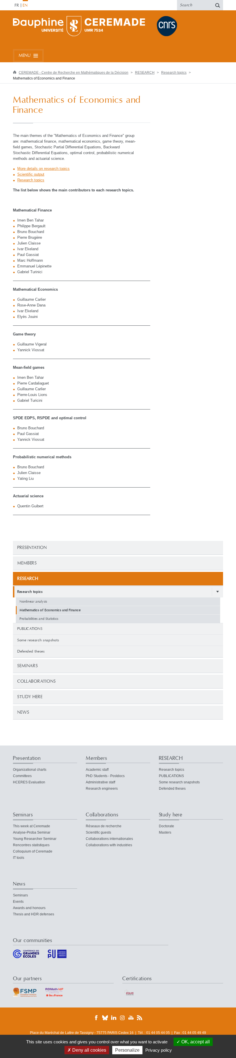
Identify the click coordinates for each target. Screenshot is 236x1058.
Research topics (173, 73)
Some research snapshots (38, 640)
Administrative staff (100, 782)
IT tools (18, 858)
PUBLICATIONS (30, 628)
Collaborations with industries (109, 845)
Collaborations (36, 681)
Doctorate (166, 826)
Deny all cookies (88, 1050)
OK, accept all (195, 1041)
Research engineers (102, 789)
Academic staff (97, 770)
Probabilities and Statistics (39, 619)
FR (17, 5)
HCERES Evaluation (29, 782)
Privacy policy (158, 1050)
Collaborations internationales (109, 839)
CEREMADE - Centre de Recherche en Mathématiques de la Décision (73, 73)
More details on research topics (43, 168)
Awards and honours (29, 908)
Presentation (32, 547)
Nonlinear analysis (33, 601)
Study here (30, 697)
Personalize (127, 1050)
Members (27, 563)
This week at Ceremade (31, 826)
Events (18, 902)
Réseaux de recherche (103, 826)
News (23, 712)
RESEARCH (145, 73)
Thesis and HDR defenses (33, 914)
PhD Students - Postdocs (105, 776)
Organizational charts (29, 770)
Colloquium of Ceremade (32, 851)
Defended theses (31, 651)
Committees (22, 776)
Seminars (27, 666)
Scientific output (30, 174)
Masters (165, 832)
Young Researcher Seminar (34, 839)
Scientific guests (98, 832)
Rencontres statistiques (31, 845)
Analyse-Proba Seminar (31, 832)
